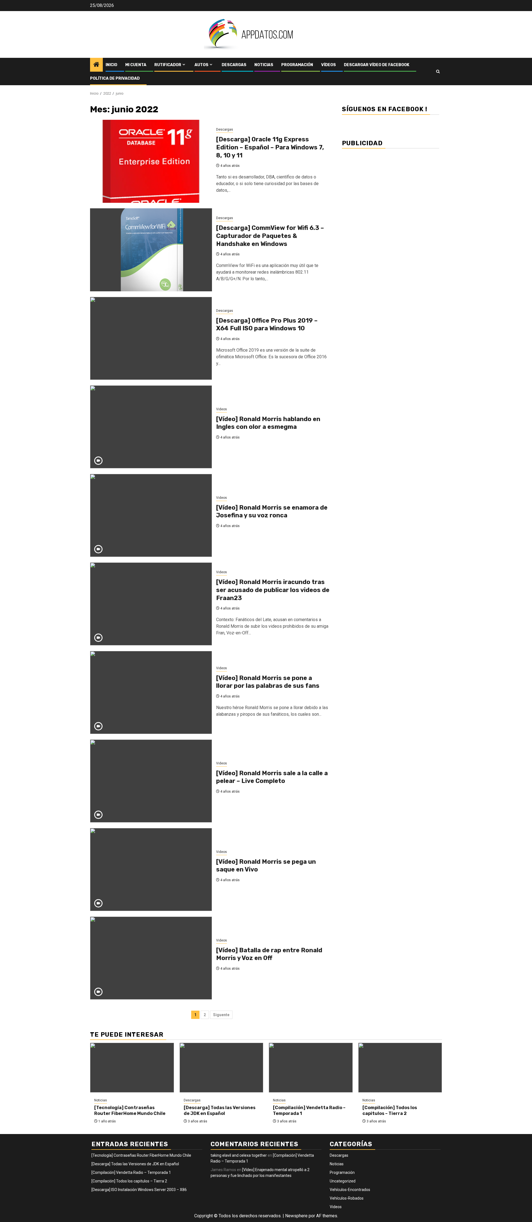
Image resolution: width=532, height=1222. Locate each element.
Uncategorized (342, 1181)
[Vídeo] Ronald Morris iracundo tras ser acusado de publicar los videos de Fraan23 (272, 589)
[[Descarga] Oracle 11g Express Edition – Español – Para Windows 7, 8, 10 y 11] (151, 161)
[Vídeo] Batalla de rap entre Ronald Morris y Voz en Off (269, 954)
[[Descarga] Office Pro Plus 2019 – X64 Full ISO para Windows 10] (151, 338)
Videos (221, 409)
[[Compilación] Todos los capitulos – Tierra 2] (400, 1068)
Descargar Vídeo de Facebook (376, 65)
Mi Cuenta (135, 65)
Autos (201, 65)
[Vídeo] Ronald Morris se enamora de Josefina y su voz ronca (272, 511)
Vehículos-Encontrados (350, 1189)
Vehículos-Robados (347, 1198)
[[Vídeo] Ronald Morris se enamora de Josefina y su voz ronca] (151, 515)
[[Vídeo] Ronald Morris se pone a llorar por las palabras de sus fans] (151, 692)
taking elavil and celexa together (239, 1155)
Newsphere (296, 1215)
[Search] (437, 71)
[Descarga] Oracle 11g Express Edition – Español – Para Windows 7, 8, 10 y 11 (270, 147)
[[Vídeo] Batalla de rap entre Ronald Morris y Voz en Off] (151, 958)
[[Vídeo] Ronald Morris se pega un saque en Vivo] (151, 869)
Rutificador (167, 65)
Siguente (221, 1015)
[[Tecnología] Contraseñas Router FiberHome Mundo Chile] (132, 1068)
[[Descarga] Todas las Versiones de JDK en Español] (222, 1068)
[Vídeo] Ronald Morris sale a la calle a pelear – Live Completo (272, 777)
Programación (297, 65)
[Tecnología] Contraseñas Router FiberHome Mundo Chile (129, 1110)
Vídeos (328, 65)
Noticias (263, 65)
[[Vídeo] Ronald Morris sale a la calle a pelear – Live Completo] (151, 781)
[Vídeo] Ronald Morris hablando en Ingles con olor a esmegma (268, 423)
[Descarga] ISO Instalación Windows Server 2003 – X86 (139, 1189)
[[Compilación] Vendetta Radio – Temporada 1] (311, 1068)
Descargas (234, 65)
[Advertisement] (390, 191)
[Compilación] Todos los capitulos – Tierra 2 (389, 1110)
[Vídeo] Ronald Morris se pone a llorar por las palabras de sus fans (267, 682)
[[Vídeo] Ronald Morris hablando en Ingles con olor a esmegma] (151, 426)
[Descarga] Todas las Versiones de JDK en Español (219, 1110)
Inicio (111, 65)
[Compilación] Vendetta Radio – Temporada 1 (131, 1172)
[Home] (96, 65)
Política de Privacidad (115, 78)
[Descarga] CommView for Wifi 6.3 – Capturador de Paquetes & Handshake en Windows (270, 235)
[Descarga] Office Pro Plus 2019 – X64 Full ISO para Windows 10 (267, 324)
